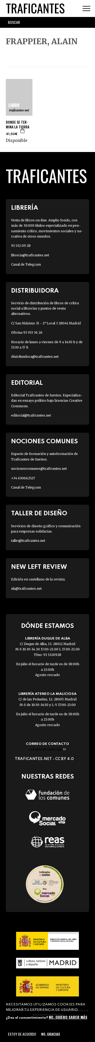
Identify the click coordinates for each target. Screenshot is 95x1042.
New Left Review (39, 567)
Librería (24, 208)
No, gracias (50, 1034)
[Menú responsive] (86, 8)
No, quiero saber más (68, 1017)
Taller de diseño (39, 514)
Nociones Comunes (44, 442)
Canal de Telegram (26, 264)
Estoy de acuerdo (22, 1034)
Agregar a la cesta (22, 130)
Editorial (27, 383)
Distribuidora (35, 291)
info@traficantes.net (48, 749)
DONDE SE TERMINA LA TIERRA (17, 124)
